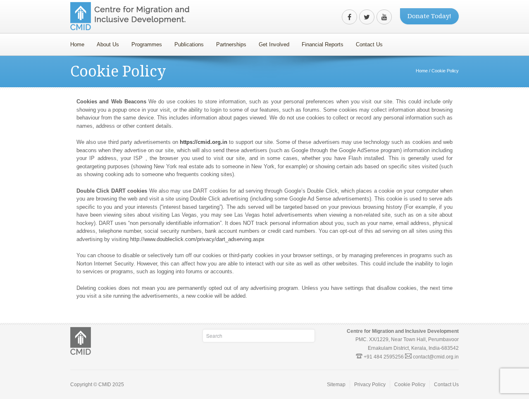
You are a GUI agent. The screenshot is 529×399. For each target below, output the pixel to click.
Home (77, 44)
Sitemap (336, 384)
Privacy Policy (370, 384)
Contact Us (369, 44)
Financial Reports (319, 42)
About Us (105, 42)
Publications (189, 44)
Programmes (143, 42)
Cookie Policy (409, 384)
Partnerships (228, 42)
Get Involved (271, 42)
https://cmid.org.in (203, 142)
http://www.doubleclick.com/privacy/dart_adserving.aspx (197, 239)
